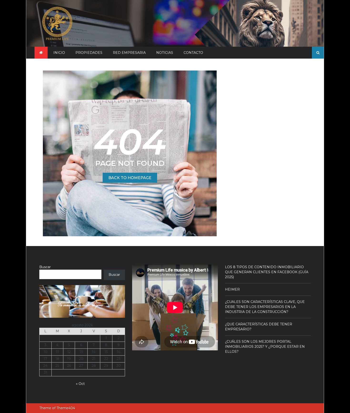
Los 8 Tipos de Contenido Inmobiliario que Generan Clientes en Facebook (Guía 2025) (266, 272)
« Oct (80, 384)
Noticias (164, 52)
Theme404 (65, 408)
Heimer (232, 289)
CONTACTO (193, 52)
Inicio (59, 52)
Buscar (45, 267)
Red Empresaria (129, 52)
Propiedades (88, 52)
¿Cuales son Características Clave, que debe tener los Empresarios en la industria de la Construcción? (265, 307)
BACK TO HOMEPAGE (129, 178)
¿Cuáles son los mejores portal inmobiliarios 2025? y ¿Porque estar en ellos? (265, 346)
